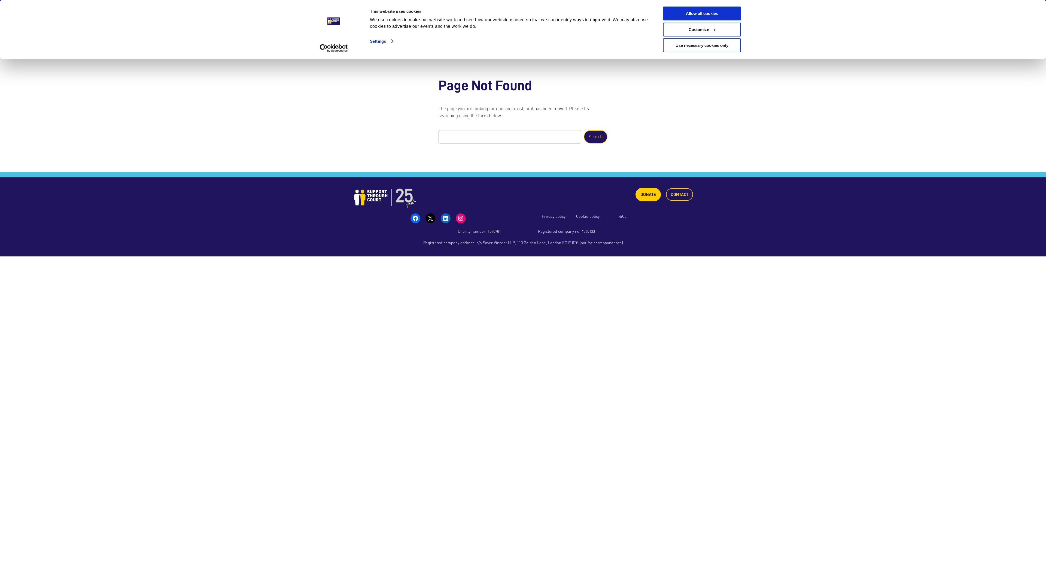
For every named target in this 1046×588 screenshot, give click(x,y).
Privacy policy (553, 216)
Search (596, 136)
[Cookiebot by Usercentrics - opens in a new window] (334, 48)
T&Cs (622, 216)
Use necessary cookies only (702, 45)
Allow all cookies (702, 13)
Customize (699, 29)
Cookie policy (588, 216)
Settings (378, 41)
